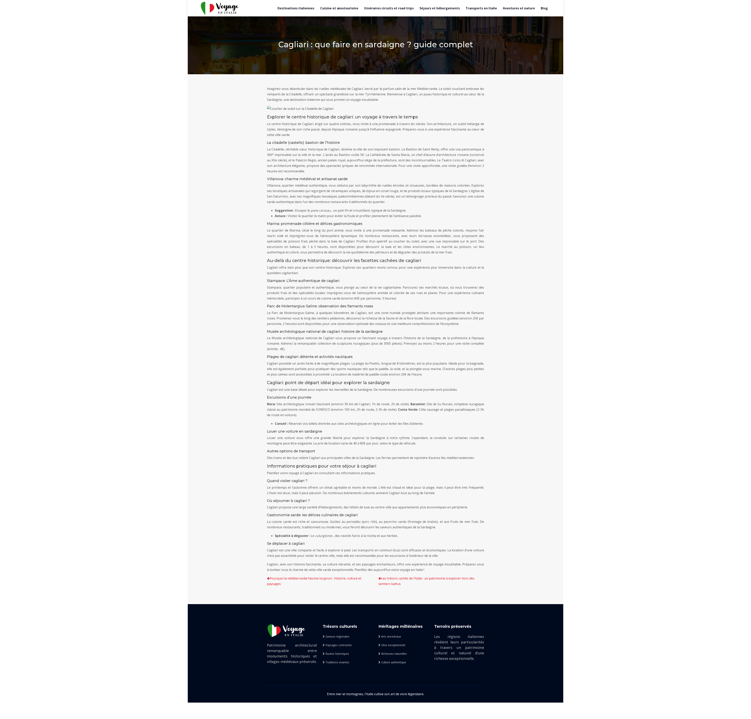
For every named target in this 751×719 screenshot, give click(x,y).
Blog (544, 8)
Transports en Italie (481, 8)
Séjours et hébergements (440, 8)
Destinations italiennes (296, 8)
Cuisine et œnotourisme (339, 8)
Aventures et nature (519, 8)
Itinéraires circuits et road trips (389, 8)
